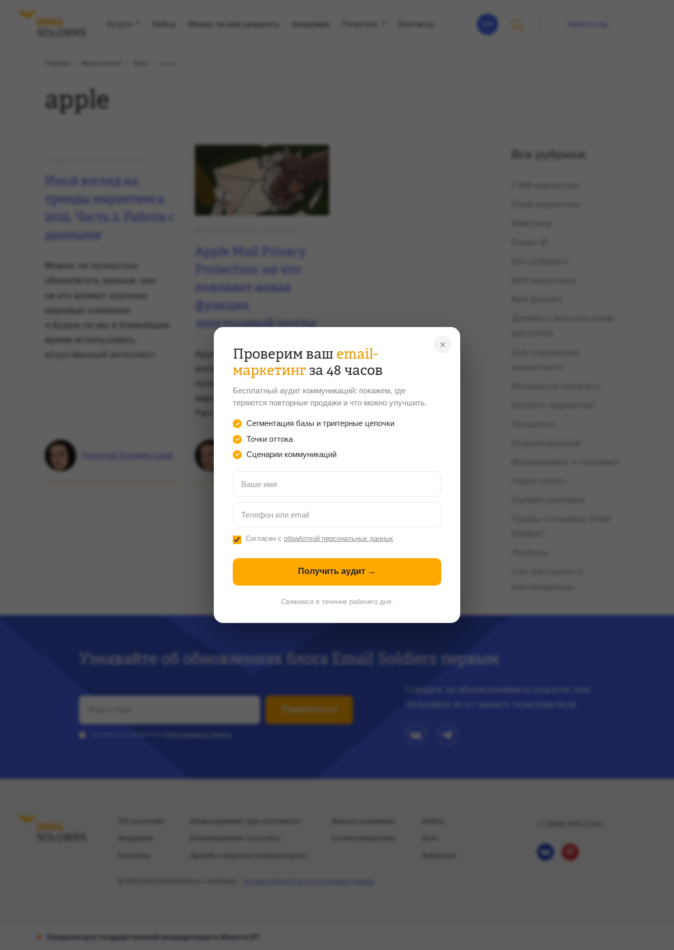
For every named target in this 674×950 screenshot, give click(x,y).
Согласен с (319, 538)
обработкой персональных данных (338, 538)
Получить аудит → (337, 571)
